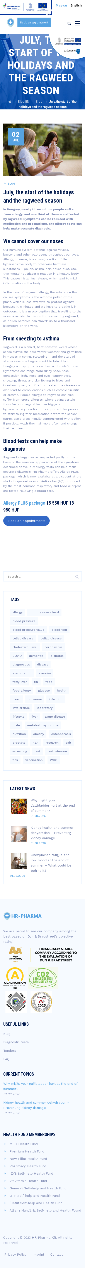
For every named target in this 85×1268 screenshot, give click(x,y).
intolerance (21, 708)
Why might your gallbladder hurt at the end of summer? (53, 805)
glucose (44, 690)
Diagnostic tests (16, 1042)
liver (34, 716)
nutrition (19, 734)
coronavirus (53, 647)
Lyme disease (55, 716)
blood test (59, 629)
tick (15, 760)
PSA (35, 742)
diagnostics (21, 664)
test (37, 751)
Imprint (38, 1254)
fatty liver (19, 682)
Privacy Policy (15, 1254)
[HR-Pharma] (11, 22)
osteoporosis (61, 734)
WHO (53, 760)
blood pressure (23, 621)
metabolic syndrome (42, 725)
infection (56, 699)
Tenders (9, 1051)
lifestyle (18, 716)
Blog (11, 183)
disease (42, 664)
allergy (17, 612)
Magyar (61, 5)
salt (68, 742)
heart (16, 699)
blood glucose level (44, 612)
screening (19, 751)
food (49, 682)
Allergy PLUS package (24, 503)
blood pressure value (28, 629)
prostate (18, 742)
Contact (56, 1254)
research (52, 742)
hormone (35, 699)
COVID (17, 655)
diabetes (57, 655)
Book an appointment (34, 22)
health (61, 690)
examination (21, 673)
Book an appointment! (26, 521)
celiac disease (22, 638)
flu (36, 682)
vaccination (34, 760)
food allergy (21, 690)
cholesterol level (24, 647)
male (16, 725)
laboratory (45, 708)
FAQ (6, 1059)
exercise (45, 673)
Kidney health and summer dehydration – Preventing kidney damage (52, 833)
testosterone (57, 751)
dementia (36, 655)
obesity (38, 734)
